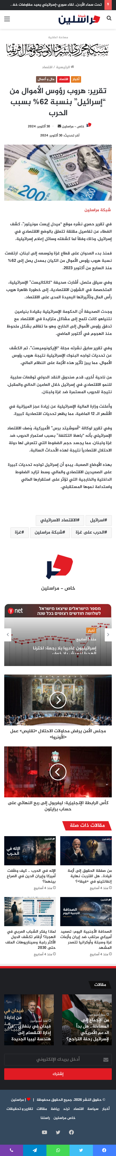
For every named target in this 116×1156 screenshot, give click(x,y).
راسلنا (45, 1118)
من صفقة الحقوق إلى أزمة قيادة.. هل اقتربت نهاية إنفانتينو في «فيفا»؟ (90, 876)
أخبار (76, 79)
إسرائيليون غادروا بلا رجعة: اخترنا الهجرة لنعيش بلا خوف (64, 648)
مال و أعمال (46, 79)
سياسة (93, 1109)
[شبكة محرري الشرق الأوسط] (58, 51)
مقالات (42, 1109)
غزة (18, 532)
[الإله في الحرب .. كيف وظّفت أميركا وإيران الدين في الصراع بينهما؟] (30, 850)
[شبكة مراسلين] (79, 19)
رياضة (55, 1109)
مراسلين (17, 1100)
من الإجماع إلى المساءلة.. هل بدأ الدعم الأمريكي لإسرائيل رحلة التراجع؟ (87, 1029)
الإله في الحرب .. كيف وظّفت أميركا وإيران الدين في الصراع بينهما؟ (31, 876)
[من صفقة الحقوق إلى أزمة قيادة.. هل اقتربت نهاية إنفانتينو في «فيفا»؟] (86, 850)
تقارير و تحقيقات (19, 1109)
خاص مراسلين (64, 1118)
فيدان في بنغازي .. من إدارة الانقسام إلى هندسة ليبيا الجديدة (29, 1033)
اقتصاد (47, 67)
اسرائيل (97, 520)
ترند (66, 1109)
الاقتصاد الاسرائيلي (58, 520)
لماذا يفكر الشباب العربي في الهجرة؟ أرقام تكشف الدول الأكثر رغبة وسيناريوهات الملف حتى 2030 (30, 939)
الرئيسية (63, 67)
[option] (58, 635)
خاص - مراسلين (73, 126)
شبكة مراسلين (49, 532)
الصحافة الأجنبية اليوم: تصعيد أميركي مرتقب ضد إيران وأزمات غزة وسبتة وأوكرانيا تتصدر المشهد (86, 939)
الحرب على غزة (90, 532)
